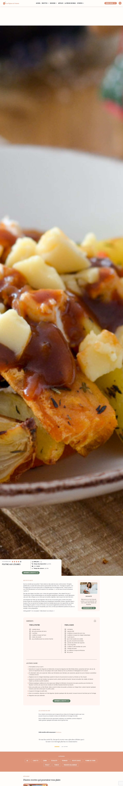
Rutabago (58, 732)
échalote (54, 760)
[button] (45, 3)
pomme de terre (90, 760)
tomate (56, 765)
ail (27, 760)
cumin (45, 760)
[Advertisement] (61, 16)
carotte (35, 760)
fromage (65, 760)
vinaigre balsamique (70, 765)
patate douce (76, 760)
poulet (47, 765)
